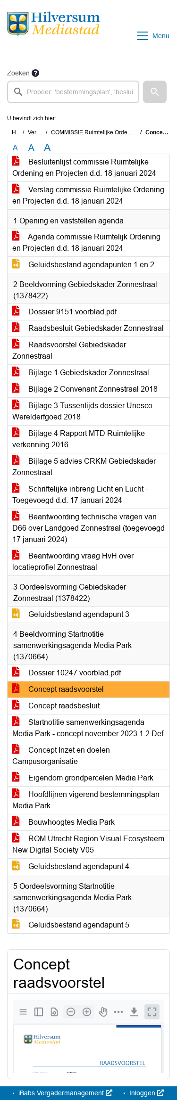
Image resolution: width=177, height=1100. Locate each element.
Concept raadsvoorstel (65, 689)
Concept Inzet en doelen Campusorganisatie (61, 755)
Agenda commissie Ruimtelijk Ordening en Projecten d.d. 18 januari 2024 (86, 242)
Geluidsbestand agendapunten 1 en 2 (90, 265)
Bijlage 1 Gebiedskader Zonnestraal (87, 373)
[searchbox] (73, 92)
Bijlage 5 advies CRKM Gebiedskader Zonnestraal (84, 466)
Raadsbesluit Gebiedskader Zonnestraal (95, 328)
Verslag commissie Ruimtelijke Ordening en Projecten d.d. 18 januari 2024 (88, 195)
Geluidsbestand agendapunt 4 (77, 866)
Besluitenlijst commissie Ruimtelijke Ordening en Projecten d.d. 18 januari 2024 (84, 167)
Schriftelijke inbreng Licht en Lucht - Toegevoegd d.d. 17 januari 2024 (80, 494)
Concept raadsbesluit (63, 706)
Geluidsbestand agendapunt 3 (77, 614)
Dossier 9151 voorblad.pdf (71, 312)
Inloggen (142, 1093)
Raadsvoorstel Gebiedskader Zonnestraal (69, 350)
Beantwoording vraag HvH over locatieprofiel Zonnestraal (73, 561)
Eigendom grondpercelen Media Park (89, 778)
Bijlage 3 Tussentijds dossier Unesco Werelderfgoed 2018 (82, 411)
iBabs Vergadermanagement (61, 1093)
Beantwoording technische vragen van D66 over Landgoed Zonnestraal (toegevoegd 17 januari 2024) (88, 528)
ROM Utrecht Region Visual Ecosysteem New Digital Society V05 (88, 844)
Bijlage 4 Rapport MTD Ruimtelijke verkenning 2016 (78, 439)
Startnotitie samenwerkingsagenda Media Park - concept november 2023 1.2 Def (87, 728)
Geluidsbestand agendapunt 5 (77, 925)
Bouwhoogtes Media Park (70, 822)
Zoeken (18, 73)
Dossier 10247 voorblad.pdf (73, 673)
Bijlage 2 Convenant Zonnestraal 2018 (92, 389)
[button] (155, 92)
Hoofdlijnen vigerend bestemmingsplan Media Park (86, 800)
